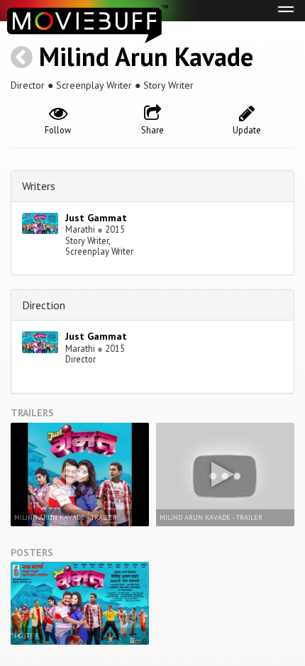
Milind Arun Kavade (146, 56)
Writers (38, 186)
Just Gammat (96, 217)
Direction (43, 305)
